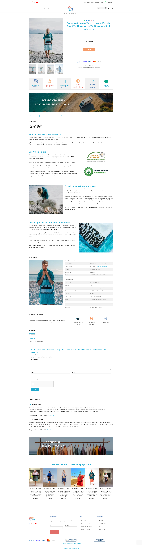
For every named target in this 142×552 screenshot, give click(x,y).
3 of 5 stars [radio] (38, 357)
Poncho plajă (36, 8)
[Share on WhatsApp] (84, 21)
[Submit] (105, 8)
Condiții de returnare (53, 430)
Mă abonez (54, 532)
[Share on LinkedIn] (93, 20)
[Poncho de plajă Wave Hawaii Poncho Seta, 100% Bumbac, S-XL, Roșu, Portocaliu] (78, 477)
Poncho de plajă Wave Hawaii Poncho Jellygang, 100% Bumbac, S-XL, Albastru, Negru (49, 494)
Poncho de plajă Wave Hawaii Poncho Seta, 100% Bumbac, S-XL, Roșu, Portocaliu (78, 493)
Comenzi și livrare (52, 415)
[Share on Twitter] (88, 20)
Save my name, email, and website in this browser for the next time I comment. (55, 379)
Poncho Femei (74, 13)
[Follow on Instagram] (32, 2)
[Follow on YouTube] (37, 2)
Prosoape (43, 8)
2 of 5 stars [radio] (34, 357)
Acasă (30, 8)
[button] (112, 8)
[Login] (108, 8)
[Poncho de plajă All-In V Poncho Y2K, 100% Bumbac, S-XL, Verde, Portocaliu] (92, 477)
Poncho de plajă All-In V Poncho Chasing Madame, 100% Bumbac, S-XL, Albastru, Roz (64, 494)
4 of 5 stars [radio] (42, 357)
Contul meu (84, 520)
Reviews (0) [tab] (32, 334)
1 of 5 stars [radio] (31, 357)
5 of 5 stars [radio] (49, 357)
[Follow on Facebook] (30, 2)
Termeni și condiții (103, 523)
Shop (48, 8)
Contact (101, 520)
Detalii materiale (102, 266)
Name (33, 372)
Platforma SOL (102, 529)
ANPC (100, 526)
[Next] (60, 40)
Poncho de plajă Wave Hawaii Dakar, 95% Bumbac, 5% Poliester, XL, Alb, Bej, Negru (106, 493)
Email (74, 372)
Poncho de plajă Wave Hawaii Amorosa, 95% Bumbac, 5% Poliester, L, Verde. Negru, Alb (35, 493)
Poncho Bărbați (86, 67)
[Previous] (31, 40)
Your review (34, 359)
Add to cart (89, 50)
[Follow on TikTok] (35, 2)
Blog (51, 8)
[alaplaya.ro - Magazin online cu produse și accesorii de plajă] (71, 8)
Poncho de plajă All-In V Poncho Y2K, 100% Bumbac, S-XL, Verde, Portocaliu (92, 493)
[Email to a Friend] (89, 20)
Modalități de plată (85, 529)
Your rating (34, 355)
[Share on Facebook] (86, 20)
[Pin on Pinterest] (91, 20)
